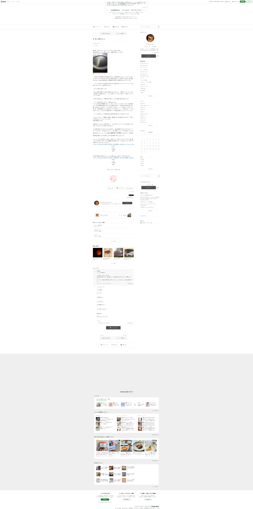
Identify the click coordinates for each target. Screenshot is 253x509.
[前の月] (145, 132)
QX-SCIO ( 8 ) (143, 118)
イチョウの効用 (143, 80)
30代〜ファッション (142, 415)
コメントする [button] (120, 188)
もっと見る (113, 241)
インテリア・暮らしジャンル (101, 399)
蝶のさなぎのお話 (106, 33)
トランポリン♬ (99, 39)
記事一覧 (108, 26)
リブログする (130, 188)
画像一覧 (117, 26)
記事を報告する (131, 197)
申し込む (148, 499)
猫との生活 (98, 415)
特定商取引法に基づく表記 (149, 508)
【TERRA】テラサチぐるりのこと (147, 207)
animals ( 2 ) (143, 107)
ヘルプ (157, 508)
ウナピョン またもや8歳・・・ (147, 82)
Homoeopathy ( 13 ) (144, 105)
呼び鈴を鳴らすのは (144, 75)
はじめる (105, 499)
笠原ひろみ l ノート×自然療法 (146, 201)
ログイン (249, 1)
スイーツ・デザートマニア (122, 415)
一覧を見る (150, 96)
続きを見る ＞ (157, 52)
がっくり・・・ (143, 78)
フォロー (127, 203)
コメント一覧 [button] (131, 191)
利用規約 (131, 508)
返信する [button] (131, 283)
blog (97, 45)
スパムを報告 (118, 508)
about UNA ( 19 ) (144, 113)
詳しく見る (126, 499)
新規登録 (242, 1)
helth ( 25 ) (142, 109)
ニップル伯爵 (99, 322)
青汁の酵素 (142, 90)
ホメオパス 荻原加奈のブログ (146, 195)
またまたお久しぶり (144, 63)
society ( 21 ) (143, 120)
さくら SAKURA (120, 33)
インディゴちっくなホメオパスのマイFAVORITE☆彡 (148, 204)
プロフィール (147, 46)
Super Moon (143, 88)
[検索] (158, 27)
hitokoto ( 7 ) (143, 115)
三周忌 (141, 92)
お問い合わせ (125, 508)
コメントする (114, 327)
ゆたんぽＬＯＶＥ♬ (144, 71)
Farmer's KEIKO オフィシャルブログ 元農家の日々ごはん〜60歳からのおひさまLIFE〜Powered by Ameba (150, 198)
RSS (143, 220)
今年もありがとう (144, 73)
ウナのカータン (99, 283)
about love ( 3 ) (143, 122)
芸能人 (109, 399)
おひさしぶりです (144, 86)
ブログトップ (97, 26)
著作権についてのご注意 (147, 222)
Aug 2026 (150, 132)
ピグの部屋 (153, 46)
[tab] (101, 399)
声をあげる (142, 84)
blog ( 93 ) (142, 103)
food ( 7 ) (142, 111)
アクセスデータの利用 (139, 508)
